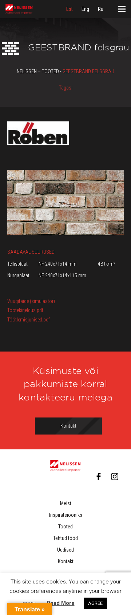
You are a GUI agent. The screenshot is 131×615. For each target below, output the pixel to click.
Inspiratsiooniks (65, 515)
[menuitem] (69, 9)
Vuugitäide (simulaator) (31, 301)
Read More (61, 603)
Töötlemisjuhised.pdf (28, 320)
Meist (65, 503)
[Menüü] (122, 9)
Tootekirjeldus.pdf (25, 310)
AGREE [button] (95, 603)
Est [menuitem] (69, 9)
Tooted (65, 526)
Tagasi (65, 88)
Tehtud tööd (65, 538)
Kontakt (66, 561)
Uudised (65, 550)
